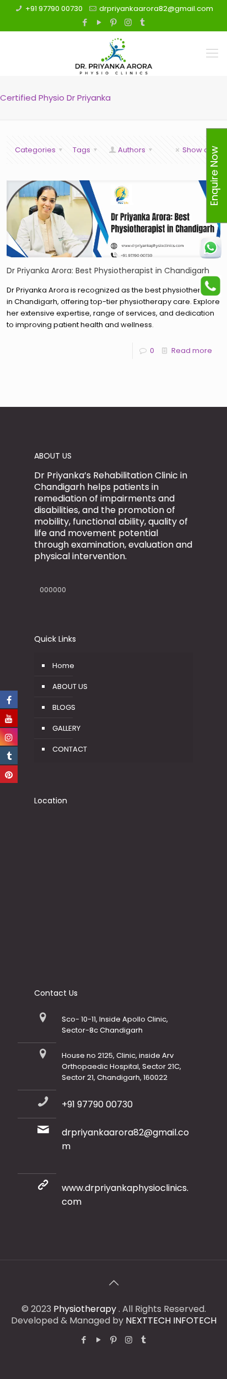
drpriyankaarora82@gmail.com (156, 8)
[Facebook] (85, 22)
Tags (81, 150)
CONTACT (69, 749)
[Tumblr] (142, 22)
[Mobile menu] (212, 53)
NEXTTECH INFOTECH (170, 1320)
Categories (35, 150)
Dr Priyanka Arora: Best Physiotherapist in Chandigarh (108, 270)
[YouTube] (99, 22)
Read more (191, 350)
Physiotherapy (85, 1309)
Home (63, 665)
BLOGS (63, 707)
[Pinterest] (114, 22)
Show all (197, 150)
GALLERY (66, 728)
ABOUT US (70, 686)
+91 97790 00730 (54, 8)
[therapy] (113, 53)
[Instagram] (128, 22)
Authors (131, 150)
